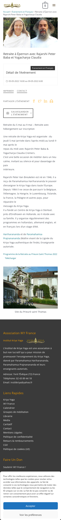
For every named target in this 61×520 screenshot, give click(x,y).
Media (6, 420)
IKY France (9, 403)
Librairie (7, 416)
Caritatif (7, 424)
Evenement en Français (42, 68)
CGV (5, 444)
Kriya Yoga (9, 399)
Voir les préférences (31, 514)
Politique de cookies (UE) (16, 449)
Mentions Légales (12, 432)
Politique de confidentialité (18, 436)
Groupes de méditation (15, 411)
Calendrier (9, 407)
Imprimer (8, 91)
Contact (22, 91)
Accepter (30, 506)
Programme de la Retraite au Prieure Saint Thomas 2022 (30, 254)
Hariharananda (11, 234)
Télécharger (10, 258)
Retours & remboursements (18, 440)
